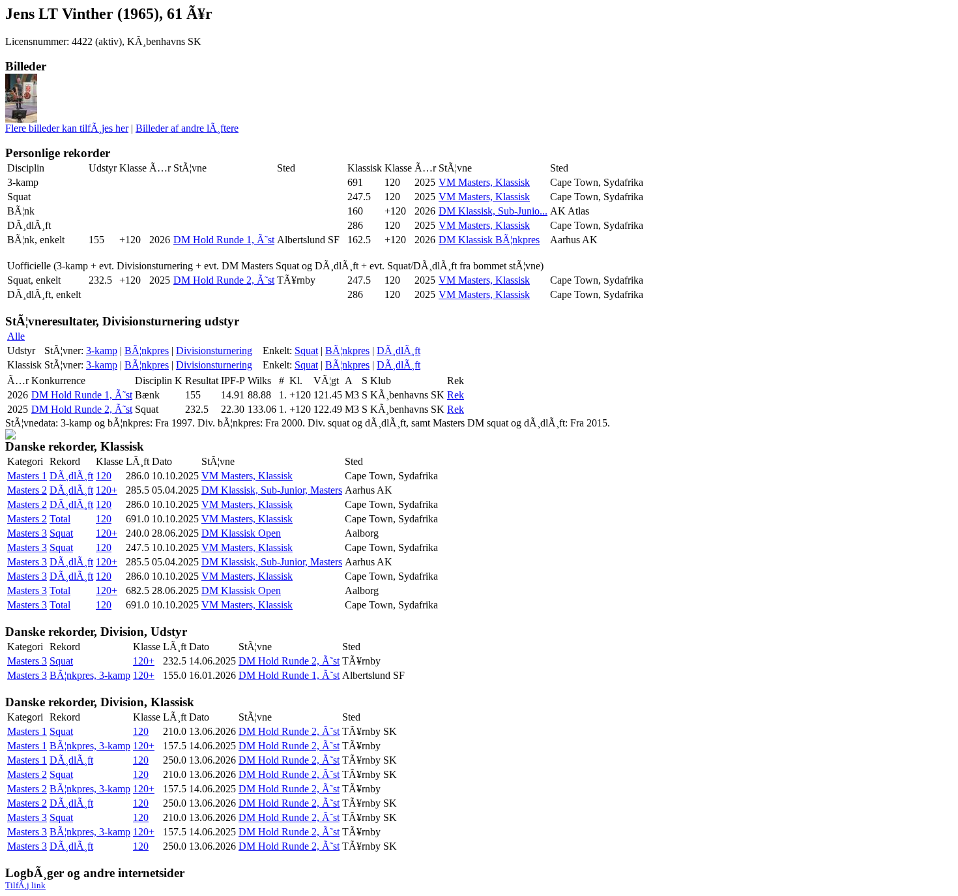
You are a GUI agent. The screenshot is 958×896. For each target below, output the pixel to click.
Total (60, 518)
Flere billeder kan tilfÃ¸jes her (66, 128)
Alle (16, 336)
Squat (306, 350)
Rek (455, 394)
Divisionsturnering (214, 350)
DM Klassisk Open (241, 533)
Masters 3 (27, 533)
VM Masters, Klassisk (484, 182)
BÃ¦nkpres (146, 350)
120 (103, 475)
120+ (106, 490)
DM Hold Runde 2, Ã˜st (223, 280)
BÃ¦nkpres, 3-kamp (90, 675)
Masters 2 (27, 490)
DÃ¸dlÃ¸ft (398, 350)
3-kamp (101, 350)
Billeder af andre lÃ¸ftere (187, 128)
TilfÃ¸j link (25, 885)
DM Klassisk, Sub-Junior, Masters (271, 490)
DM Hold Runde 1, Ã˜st (223, 239)
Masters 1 (27, 475)
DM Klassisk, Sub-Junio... (493, 211)
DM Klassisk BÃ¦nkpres (489, 239)
